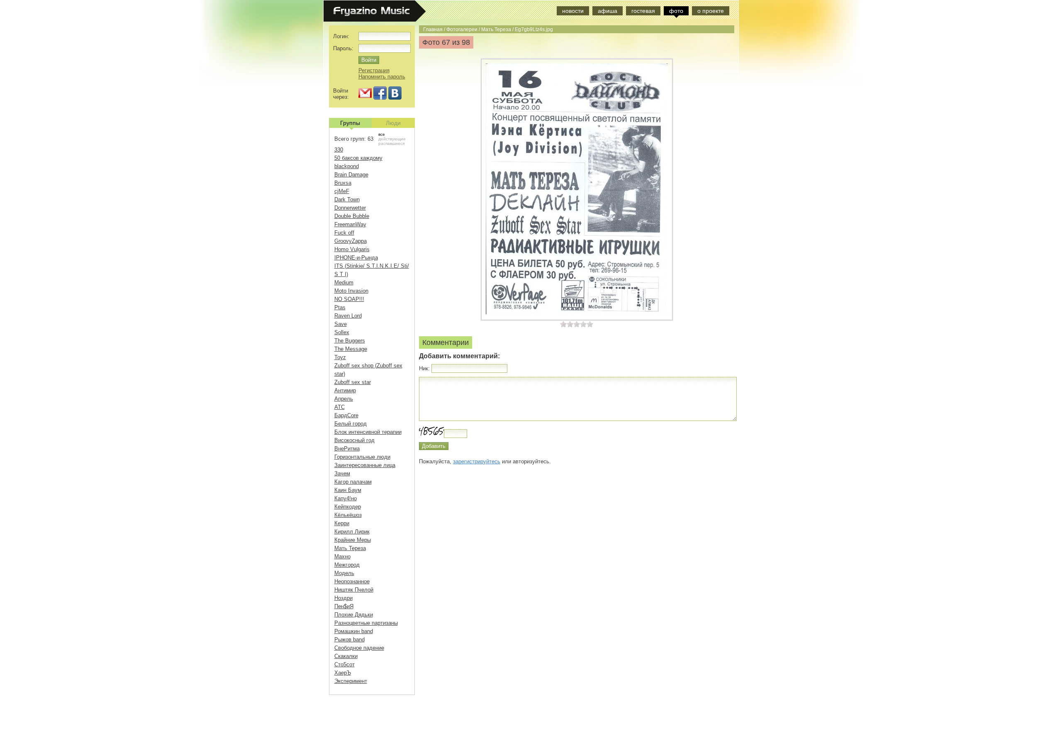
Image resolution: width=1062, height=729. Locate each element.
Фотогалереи (461, 29)
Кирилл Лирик (352, 531)
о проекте (710, 10)
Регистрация (374, 70)
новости (573, 10)
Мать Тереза (496, 29)
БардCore (346, 415)
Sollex (341, 332)
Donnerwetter (350, 208)
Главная (433, 29)
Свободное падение (359, 648)
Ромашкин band (353, 631)
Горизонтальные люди (362, 457)
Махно (342, 556)
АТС (339, 407)
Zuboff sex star (352, 382)
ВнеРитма (347, 448)
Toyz (340, 357)
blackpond (346, 166)
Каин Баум (347, 490)
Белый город (350, 424)
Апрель (343, 399)
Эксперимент (350, 681)
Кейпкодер (347, 507)
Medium (343, 282)
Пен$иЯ (343, 606)
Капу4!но (345, 498)
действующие (392, 139)
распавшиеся (391, 143)
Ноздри (343, 598)
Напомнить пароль (381, 76)
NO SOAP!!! (349, 299)
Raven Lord (348, 316)
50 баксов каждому (358, 158)
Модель (344, 573)
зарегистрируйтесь (476, 461)
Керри (341, 523)
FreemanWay (350, 224)
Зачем (342, 473)
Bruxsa (342, 183)
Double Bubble (351, 216)
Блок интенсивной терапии (368, 432)
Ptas (340, 307)
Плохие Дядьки (353, 615)
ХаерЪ (342, 673)
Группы (350, 123)
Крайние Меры (352, 540)
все (381, 134)
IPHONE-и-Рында (356, 257)
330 (338, 150)
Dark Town (347, 199)
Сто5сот (344, 664)
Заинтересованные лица (364, 465)
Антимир (345, 390)
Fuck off (344, 233)
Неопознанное (352, 581)
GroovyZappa (350, 241)
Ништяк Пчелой (353, 590)
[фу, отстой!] (563, 324)
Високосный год (354, 440)
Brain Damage (351, 174)
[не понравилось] (566, 324)
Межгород (347, 565)
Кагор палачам (353, 482)
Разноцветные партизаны (366, 623)
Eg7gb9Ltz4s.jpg (534, 29)
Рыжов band (349, 639)
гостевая (643, 10)
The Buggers (349, 341)
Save (340, 324)
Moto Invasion (351, 291)
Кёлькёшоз (348, 515)
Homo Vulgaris (352, 249)
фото (676, 10)
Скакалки (346, 656)
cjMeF (341, 191)
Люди (393, 123)
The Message (350, 349)
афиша (607, 10)
